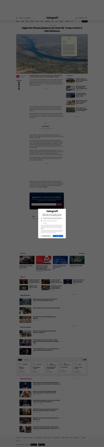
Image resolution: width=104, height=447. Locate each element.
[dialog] (52, 223)
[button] (52, 223)
